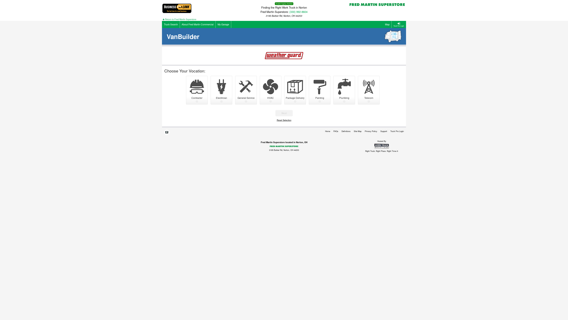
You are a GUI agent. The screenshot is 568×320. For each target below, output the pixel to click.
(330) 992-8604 (298, 12)
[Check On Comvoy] (166, 132)
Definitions (346, 131)
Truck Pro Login (397, 131)
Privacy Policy (371, 131)
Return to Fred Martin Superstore (180, 19)
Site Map (358, 131)
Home (327, 131)
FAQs (335, 131)
